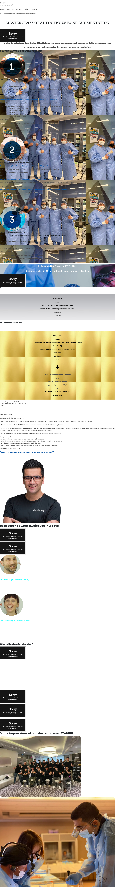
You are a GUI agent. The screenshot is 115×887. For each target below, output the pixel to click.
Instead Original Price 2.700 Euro (10, 402)
